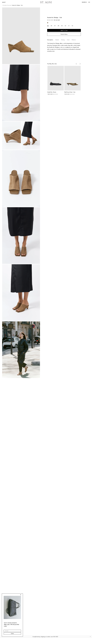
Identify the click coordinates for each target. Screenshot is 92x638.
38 (58, 25)
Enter (12, 633)
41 (69, 25)
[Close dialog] (21, 595)
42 (72, 25)
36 (51, 25)
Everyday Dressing (7, 5)
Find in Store (64, 34)
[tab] (50, 40)
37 (55, 25)
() (89, 2)
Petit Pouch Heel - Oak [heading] (69, 92)
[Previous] (76, 64)
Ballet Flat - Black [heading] (51, 92)
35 (48, 25)
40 (65, 25)
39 (62, 25)
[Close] (90, 636)
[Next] (80, 64)
